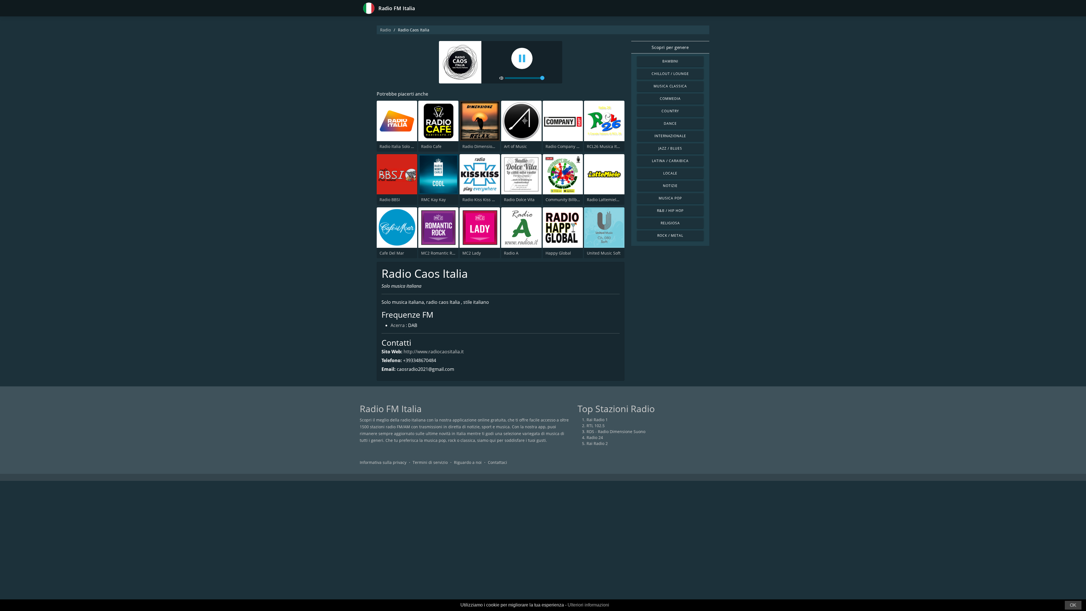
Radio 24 (595, 437)
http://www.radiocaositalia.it (434, 351)
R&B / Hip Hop (670, 210)
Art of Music (515, 146)
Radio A (511, 253)
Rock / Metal (670, 235)
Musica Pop (670, 198)
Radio (385, 30)
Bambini (670, 61)
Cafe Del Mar (392, 253)
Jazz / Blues (670, 148)
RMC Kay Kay (433, 199)
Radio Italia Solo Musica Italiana (410, 146)
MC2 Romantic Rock (439, 253)
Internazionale (670, 136)
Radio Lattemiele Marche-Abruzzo (619, 199)
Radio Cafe (431, 146)
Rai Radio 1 (597, 419)
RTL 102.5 (596, 425)
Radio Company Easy (565, 146)
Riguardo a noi (468, 462)
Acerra (398, 325)
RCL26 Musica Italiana (607, 146)
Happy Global (558, 253)
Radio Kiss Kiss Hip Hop (484, 199)
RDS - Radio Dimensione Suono (616, 431)
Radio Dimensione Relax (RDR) (491, 146)
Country (670, 111)
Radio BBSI (390, 199)
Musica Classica (670, 86)
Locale (670, 173)
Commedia (670, 98)
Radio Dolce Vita (519, 199)
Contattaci (497, 462)
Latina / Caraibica (670, 160)
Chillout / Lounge (670, 73)
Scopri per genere (670, 47)
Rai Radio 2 (597, 443)
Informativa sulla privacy (383, 462)
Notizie (670, 185)
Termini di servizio (430, 462)
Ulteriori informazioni (588, 605)
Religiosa (670, 223)
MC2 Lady (471, 253)
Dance (670, 123)
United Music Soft (603, 253)
